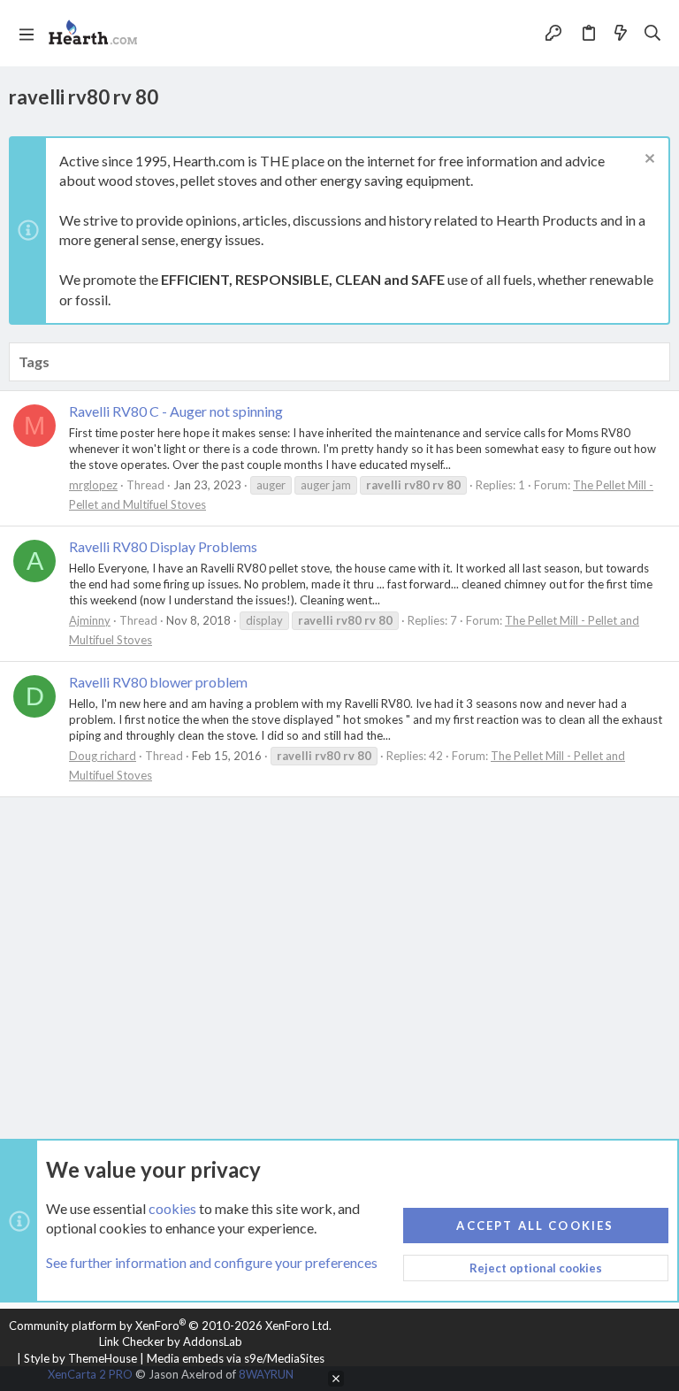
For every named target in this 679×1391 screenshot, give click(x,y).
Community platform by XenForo (170, 1325)
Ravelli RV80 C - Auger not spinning (176, 411)
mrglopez (93, 485)
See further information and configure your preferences (212, 1262)
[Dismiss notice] (647, 160)
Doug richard (102, 756)
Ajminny (90, 620)
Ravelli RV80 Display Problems (163, 546)
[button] (26, 33)
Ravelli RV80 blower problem (158, 681)
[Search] (653, 34)
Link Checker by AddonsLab (170, 1341)
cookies (172, 1208)
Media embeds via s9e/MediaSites (235, 1358)
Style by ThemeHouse (80, 1358)
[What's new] (621, 34)
